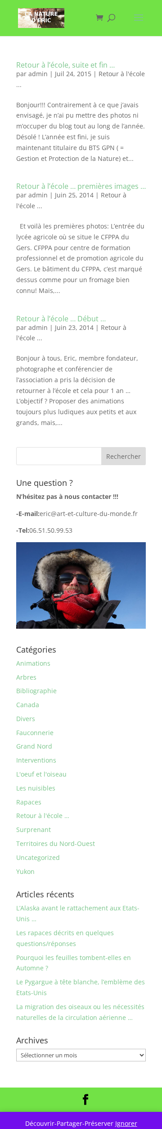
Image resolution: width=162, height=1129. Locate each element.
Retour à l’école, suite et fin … (65, 65)
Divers (25, 718)
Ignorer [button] (126, 1123)
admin (38, 73)
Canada (27, 704)
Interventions (36, 760)
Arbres (26, 677)
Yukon (25, 871)
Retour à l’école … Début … (61, 319)
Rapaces (28, 802)
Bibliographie (36, 690)
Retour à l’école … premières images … (81, 186)
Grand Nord (34, 746)
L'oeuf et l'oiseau (41, 774)
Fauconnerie (35, 732)
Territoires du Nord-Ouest (55, 843)
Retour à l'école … (42, 815)
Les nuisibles (35, 788)
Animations (33, 663)
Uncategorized (38, 857)
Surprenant (33, 829)
